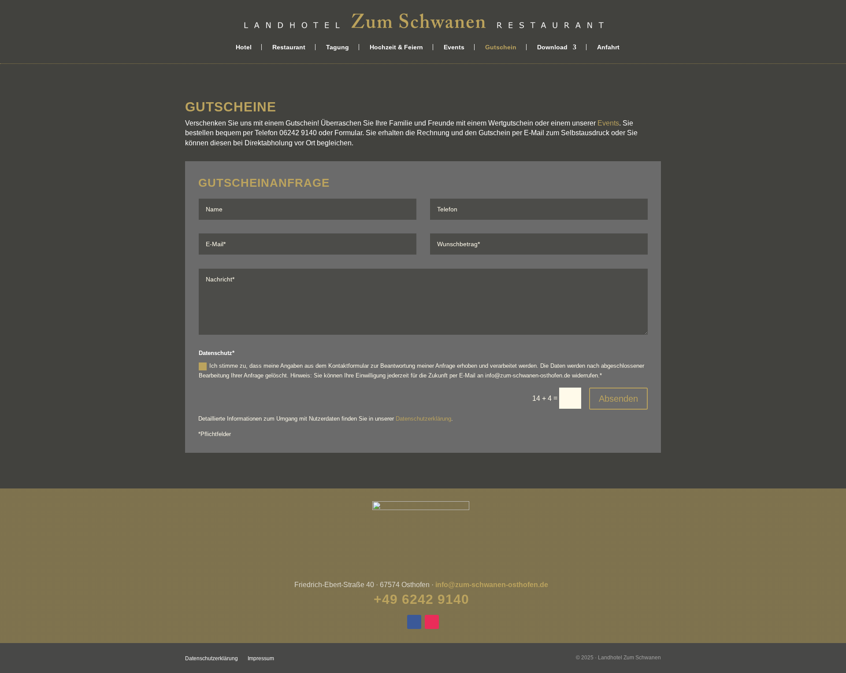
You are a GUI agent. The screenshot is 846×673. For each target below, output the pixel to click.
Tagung (337, 47)
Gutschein (500, 47)
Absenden (618, 398)
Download (552, 47)
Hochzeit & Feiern (396, 47)
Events (454, 47)
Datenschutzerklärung (423, 418)
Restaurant (288, 47)
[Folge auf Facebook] (414, 622)
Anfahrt (608, 47)
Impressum (261, 658)
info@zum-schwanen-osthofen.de (491, 584)
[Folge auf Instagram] (432, 622)
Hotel (244, 47)
